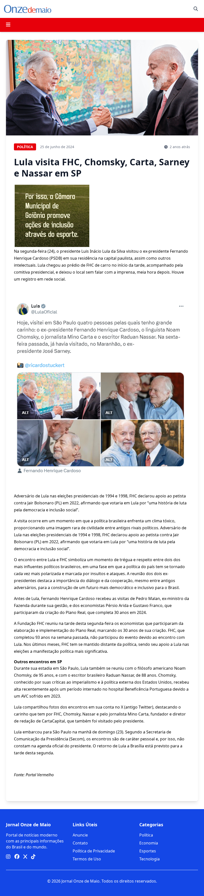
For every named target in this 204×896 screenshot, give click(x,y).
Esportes (147, 851)
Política (146, 835)
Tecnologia (149, 859)
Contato (80, 843)
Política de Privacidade (94, 851)
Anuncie (80, 835)
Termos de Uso (87, 859)
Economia (148, 843)
